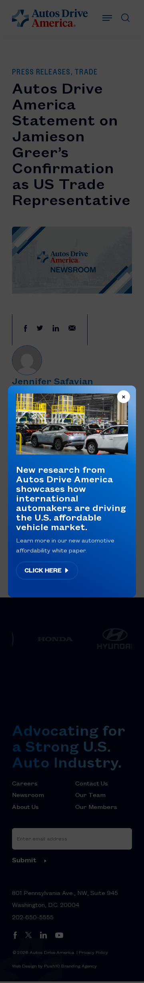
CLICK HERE (43, 570)
